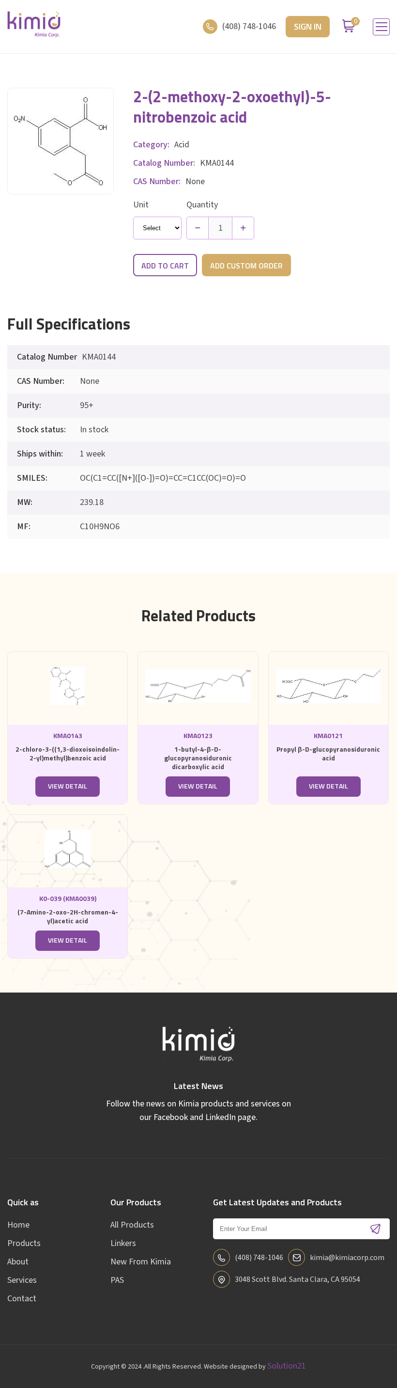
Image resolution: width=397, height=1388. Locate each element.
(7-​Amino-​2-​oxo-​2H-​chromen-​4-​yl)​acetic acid (67, 917)
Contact (21, 1299)
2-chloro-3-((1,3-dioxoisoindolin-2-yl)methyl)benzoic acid (67, 754)
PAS (117, 1280)
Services (22, 1280)
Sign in (307, 27)
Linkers (123, 1243)
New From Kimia (140, 1262)
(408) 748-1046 (249, 26)
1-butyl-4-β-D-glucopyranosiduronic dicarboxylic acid (198, 758)
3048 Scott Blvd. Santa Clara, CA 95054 (297, 1279)
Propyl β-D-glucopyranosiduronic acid (328, 754)
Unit (141, 205)
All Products (132, 1225)
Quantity (202, 205)
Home (18, 1225)
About (18, 1262)
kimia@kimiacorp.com (347, 1257)
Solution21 (286, 1366)
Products (24, 1243)
